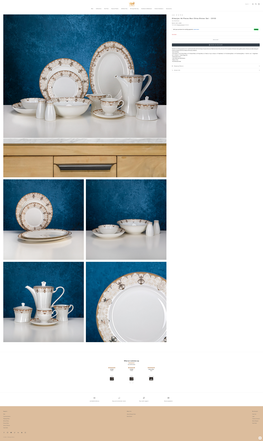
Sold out (216, 39)
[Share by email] (182, 15)
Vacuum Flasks (114, 8)
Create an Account (256, 418)
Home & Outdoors (159, 8)
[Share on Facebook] (176, 15)
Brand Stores (129, 416)
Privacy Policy (6, 423)
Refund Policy (6, 421)
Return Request (255, 421)
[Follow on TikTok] (14, 432)
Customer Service (6, 416)
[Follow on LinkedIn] (18, 432)
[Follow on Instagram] (7, 432)
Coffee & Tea (124, 8)
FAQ (4, 414)
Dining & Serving (134, 8)
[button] (130, 383)
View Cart (254, 414)
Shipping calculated (180, 24)
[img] (131, 363)
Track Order (5, 427)
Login (253, 416)
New (92, 8)
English (247, 4)
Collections (99, 8)
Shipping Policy (6, 418)
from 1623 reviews (131, 364)
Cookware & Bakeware (146, 8)
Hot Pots (106, 8)
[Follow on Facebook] (4, 432)
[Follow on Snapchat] (21, 432)
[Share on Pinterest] (180, 15)
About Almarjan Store (131, 414)
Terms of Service (6, 425)
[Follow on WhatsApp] (25, 432)
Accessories (169, 8)
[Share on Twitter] (178, 15)
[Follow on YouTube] (11, 432)
